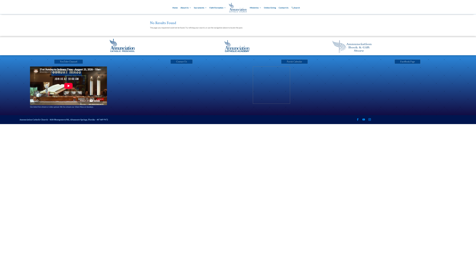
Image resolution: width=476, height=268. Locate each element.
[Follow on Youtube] (363, 119)
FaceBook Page (407, 61)
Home (175, 7)
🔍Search (295, 7)
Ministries (254, 7)
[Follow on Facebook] (357, 119)
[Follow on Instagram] (369, 119)
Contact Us (283, 7)
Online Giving (270, 7)
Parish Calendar (294, 61)
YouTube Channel (68, 61)
